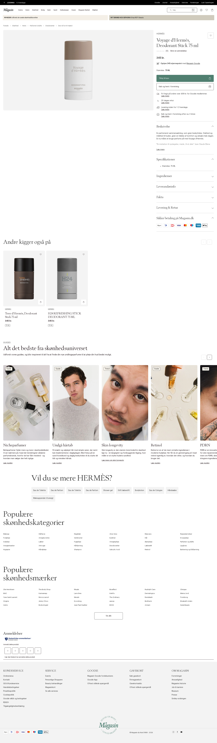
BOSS (112, 605)
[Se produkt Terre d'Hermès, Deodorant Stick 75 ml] (24, 278)
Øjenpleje (148, 542)
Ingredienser (164, 176)
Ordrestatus (8, 676)
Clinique (183, 589)
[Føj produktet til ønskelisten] (211, 36)
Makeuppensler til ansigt (43, 498)
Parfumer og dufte (187, 542)
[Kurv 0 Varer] (212, 10)
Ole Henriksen (8, 589)
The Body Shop (44, 589)
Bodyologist (43, 605)
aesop (112, 601)
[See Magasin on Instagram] (173, 732)
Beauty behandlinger (53, 683)
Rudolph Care (150, 589)
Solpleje (6, 542)
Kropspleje (184, 538)
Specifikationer (165, 159)
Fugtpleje (77, 542)
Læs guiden (8, 463)
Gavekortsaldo (136, 683)
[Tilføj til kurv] (40, 302)
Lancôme (77, 593)
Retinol (147, 549)
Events (48, 676)
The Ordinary (115, 597)
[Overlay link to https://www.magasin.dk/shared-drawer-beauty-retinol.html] (174, 403)
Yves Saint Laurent (10, 597)
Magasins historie (179, 683)
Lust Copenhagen (207, 2)
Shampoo (78, 549)
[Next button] (209, 357)
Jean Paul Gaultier (80, 605)
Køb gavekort (135, 676)
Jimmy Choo (43, 601)
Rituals (76, 589)
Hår (146, 538)
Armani (147, 605)
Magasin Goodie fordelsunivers (100, 676)
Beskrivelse (163, 126)
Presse (174, 695)
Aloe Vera (113, 534)
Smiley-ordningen (179, 699)
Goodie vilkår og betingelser (15, 699)
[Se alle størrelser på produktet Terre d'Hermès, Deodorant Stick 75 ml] (7, 325)
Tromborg (184, 597)
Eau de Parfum (57, 490)
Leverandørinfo (166, 186)
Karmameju (43, 593)
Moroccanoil (44, 597)
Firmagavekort (136, 680)
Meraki (76, 597)
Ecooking (78, 601)
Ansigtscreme (44, 538)
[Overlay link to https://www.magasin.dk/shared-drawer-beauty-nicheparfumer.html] (26, 403)
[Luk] (148, 398)
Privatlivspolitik (9, 691)
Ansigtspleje (114, 542)
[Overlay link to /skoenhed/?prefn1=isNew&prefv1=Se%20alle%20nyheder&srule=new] (55, 17)
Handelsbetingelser (11, 687)
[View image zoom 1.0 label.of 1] (78, 70)
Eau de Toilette (39, 490)
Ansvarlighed (174, 2)
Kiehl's (112, 593)
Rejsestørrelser (186, 534)
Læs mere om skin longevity (113, 460)
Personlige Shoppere (54, 680)
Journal (164, 2)
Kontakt (6, 680)
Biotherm (148, 601)
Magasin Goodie (193, 63)
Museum (175, 691)
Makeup (6, 534)
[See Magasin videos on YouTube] (181, 732)
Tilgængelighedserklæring (13, 706)
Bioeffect (113, 589)
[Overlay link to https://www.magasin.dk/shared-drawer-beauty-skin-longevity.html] (125, 403)
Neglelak (77, 534)
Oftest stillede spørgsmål (98, 683)
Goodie (157, 2)
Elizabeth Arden (186, 601)
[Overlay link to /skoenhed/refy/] (161, 17)
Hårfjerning (78, 545)
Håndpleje (42, 549)
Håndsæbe (172, 490)
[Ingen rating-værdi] (161, 51)
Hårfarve (42, 534)
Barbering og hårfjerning (189, 549)
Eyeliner (113, 538)
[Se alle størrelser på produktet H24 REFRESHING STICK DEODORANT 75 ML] (50, 325)
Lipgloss (183, 545)
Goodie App (92, 680)
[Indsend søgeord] (170, 10)
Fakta (159, 197)
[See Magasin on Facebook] (177, 732)
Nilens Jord (184, 593)
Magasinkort (50, 687)
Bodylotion (139, 490)
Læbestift (148, 545)
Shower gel (108, 490)
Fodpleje (6, 538)
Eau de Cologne (155, 490)
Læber (41, 542)
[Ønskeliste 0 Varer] (206, 10)
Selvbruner (78, 538)
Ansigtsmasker (9, 545)
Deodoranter (115, 545)
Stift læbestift (124, 490)
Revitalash (149, 597)
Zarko (5, 605)
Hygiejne (6, 549)
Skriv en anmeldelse (178, 51)
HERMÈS (160, 34)
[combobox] (182, 10)
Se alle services (51, 691)
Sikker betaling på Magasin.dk (175, 218)
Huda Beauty (185, 605)
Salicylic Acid (115, 549)
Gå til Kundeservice (11, 683)
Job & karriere (177, 687)
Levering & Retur (167, 207)
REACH (6, 702)
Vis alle (108, 616)
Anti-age (42, 545)
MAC (5, 593)
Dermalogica (150, 593)
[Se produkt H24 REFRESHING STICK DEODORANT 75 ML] (67, 278)
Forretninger (194, 2)
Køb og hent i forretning (169, 87)
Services (185, 2)
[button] (201, 10)
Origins (6, 601)
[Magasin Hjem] (8, 10)
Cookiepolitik (8, 695)
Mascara (148, 534)
